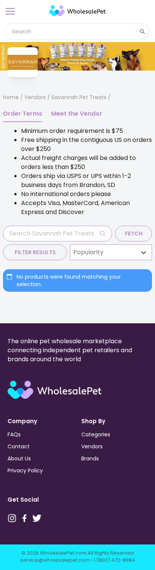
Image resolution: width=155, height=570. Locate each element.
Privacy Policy (25, 470)
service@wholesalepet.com (55, 560)
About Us (19, 458)
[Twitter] (36, 518)
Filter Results (35, 252)
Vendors (35, 97)
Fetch (134, 233)
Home (11, 97)
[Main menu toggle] (10, 11)
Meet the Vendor (76, 113)
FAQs (14, 434)
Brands (90, 458)
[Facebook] (24, 518)
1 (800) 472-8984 (114, 560)
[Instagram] (12, 518)
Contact (19, 446)
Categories (95, 434)
